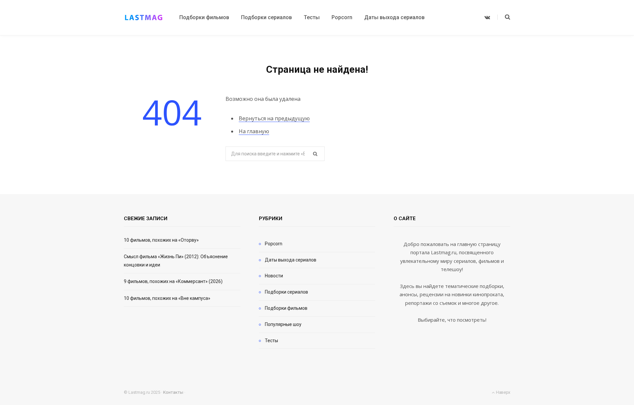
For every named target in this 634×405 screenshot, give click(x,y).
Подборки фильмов (286, 308)
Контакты (173, 392)
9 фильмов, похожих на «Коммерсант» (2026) (173, 281)
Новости (274, 275)
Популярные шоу (283, 324)
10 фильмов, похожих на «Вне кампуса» (167, 298)
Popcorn (273, 243)
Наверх (502, 392)
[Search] (503, 17)
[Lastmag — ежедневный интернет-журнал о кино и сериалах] (143, 17)
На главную (254, 131)
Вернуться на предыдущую (274, 118)
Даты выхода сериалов (290, 260)
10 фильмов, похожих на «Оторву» (161, 240)
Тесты (271, 340)
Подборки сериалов (286, 292)
